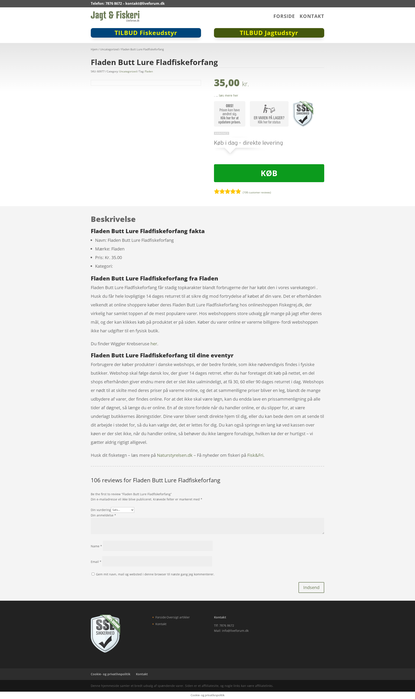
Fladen (149, 71)
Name (96, 546)
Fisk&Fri (255, 455)
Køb (269, 173)
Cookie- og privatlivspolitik (110, 674)
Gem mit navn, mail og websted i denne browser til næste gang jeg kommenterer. (155, 574)
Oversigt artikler (178, 617)
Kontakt (312, 16)
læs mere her (228, 95)
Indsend (311, 587)
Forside (284, 16)
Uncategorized (109, 49)
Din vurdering (101, 510)
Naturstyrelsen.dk (175, 455)
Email (96, 562)
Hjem (94, 49)
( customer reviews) (257, 192)
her (153, 344)
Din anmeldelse (103, 515)
